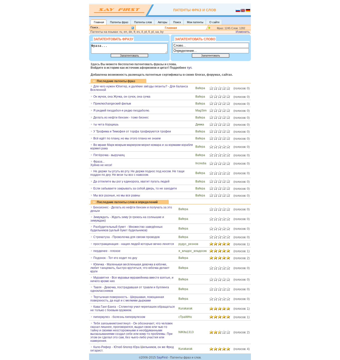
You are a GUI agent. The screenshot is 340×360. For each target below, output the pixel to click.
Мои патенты (195, 22)
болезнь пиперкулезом (129, 317)
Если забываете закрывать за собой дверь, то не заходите (135, 188)
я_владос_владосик (192, 251)
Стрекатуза (101, 237)
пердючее (100, 251)
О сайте (214, 22)
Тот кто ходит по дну (122, 258)
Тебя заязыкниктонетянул (111, 323)
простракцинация (105, 244)
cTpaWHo (185, 317)
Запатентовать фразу (113, 39)
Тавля (97, 287)
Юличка (98, 264)
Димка (199, 124)
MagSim (201, 110)
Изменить (243, 32)
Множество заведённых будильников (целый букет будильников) (126, 228)
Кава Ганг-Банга (104, 306)
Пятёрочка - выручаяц (109, 155)
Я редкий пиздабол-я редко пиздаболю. (121, 110)
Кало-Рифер (102, 347)
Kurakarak (185, 308)
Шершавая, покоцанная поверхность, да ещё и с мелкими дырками (127, 298)
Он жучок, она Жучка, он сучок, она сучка (121, 96)
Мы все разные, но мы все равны (116, 195)
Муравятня (101, 277)
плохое (115, 251)
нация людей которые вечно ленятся (147, 244)
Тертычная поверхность (110, 297)
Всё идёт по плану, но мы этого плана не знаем (127, 138)
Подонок (99, 258)
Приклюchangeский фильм (112, 103)
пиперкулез (101, 317)
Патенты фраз (119, 22)
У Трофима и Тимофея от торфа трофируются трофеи (132, 131)
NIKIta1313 (186, 332)
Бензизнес (101, 207)
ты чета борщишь (105, 124)
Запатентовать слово (195, 39)
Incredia (200, 163)
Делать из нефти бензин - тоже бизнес (121, 117)
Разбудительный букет (109, 227)
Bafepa (200, 88)
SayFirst (162, 357)
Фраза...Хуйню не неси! (101, 163)
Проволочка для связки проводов (136, 237)
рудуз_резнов (188, 244)
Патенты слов (143, 22)
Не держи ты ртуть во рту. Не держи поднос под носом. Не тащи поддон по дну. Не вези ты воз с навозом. (137, 173)
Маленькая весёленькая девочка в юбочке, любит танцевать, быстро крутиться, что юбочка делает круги (130, 268)
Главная (99, 22)
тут (189, 67)
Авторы (162, 22)
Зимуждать (101, 217)
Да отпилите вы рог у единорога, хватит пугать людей (131, 181)
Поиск (177, 22)
